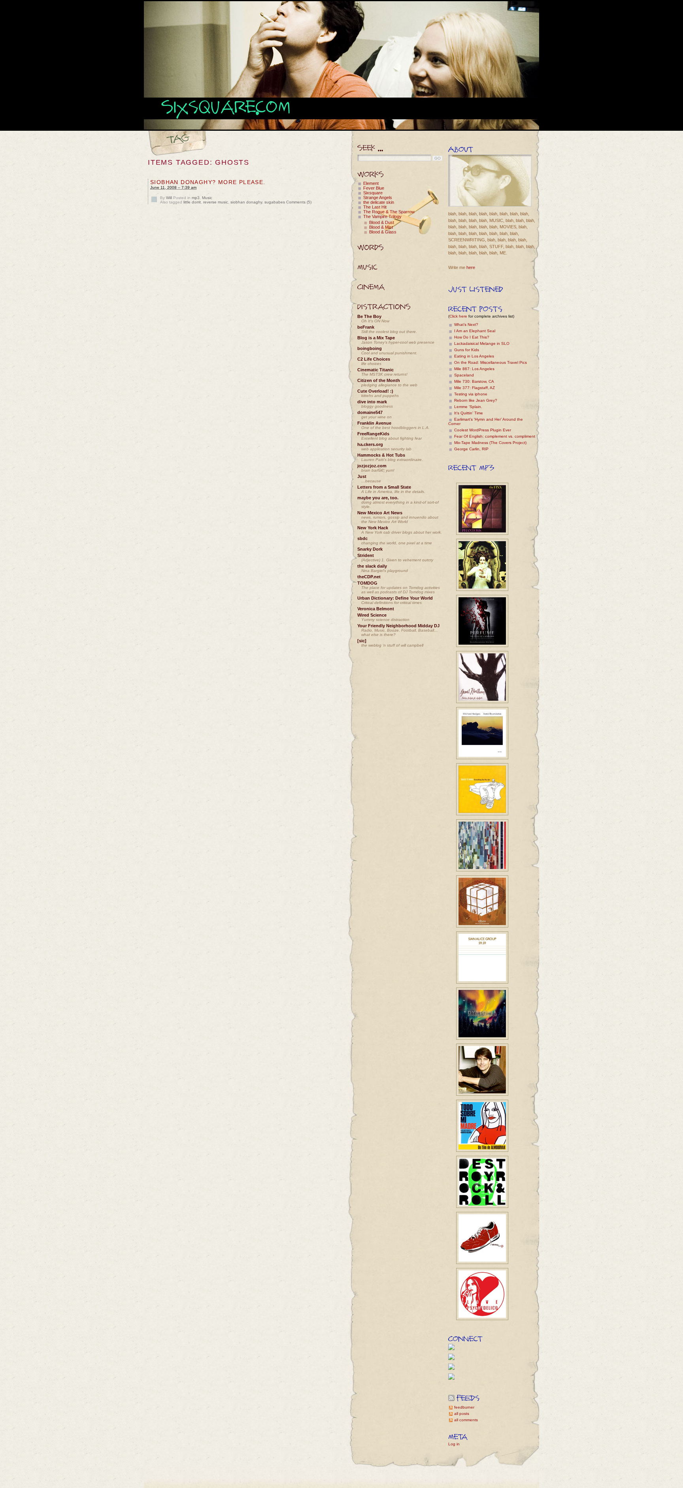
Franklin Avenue (374, 423)
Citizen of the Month (378, 380)
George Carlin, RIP (471, 449)
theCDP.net (369, 576)
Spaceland (464, 375)
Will (169, 198)
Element (371, 183)
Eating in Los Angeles (474, 356)
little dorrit (192, 202)
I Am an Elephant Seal (474, 331)
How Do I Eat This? (471, 337)
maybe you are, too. (377, 497)
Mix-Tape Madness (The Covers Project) (490, 442)
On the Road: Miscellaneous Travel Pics (490, 362)
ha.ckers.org (370, 444)
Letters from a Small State (384, 487)
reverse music (215, 202)
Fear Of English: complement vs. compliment (494, 436)
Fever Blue (373, 188)
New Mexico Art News (379, 512)
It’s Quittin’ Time (468, 413)
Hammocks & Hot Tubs (381, 455)
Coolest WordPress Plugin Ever (482, 430)
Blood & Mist (381, 227)
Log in (454, 1444)
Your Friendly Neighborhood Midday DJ (398, 625)
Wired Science (372, 615)
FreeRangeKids (373, 433)
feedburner (464, 1407)
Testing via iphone (470, 394)
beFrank (365, 327)
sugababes (274, 202)
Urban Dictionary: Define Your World (395, 598)
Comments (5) (298, 202)
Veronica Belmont (375, 608)
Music (207, 198)
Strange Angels (377, 197)
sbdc (362, 538)
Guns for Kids (466, 350)
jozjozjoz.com (372, 465)
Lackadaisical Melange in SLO (481, 343)
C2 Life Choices (373, 359)
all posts (461, 1413)
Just (361, 476)
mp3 (196, 198)
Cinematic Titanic (375, 369)
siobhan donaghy (246, 202)
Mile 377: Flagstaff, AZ (474, 388)
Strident (365, 555)
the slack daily (372, 566)
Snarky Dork (370, 549)
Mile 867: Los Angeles (474, 369)
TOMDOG (367, 583)
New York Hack (372, 527)
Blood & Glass (382, 232)
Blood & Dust (381, 222)
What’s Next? (466, 324)
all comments (466, 1420)
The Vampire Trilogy (382, 216)
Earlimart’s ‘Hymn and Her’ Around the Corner (485, 421)
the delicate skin (378, 202)
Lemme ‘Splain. (468, 406)
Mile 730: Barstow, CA (474, 381)
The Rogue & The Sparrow (389, 211)
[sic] (361, 640)
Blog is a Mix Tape (376, 337)
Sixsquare (373, 192)
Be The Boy (369, 316)
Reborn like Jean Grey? (475, 400)
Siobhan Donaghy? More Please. (208, 182)
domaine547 (370, 412)
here (470, 267)
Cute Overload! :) (375, 391)
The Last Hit (375, 207)
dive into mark (372, 401)
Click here (458, 316)
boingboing (369, 348)
